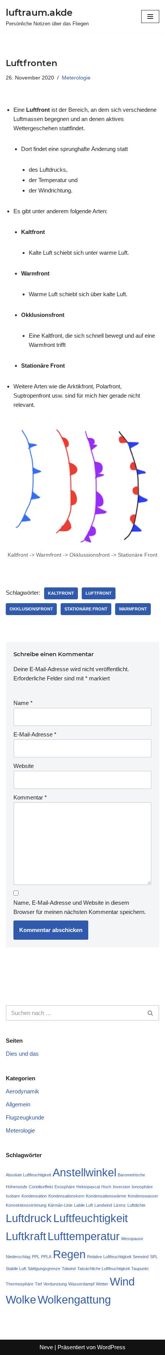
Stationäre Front (85, 609)
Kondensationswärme (106, 1196)
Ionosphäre (142, 1186)
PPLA (46, 1256)
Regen (69, 1254)
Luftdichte (136, 1205)
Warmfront (133, 609)
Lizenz (120, 1205)
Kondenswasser (143, 1196)
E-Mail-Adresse (34, 734)
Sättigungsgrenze (44, 1268)
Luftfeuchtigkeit (90, 1218)
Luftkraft (26, 1236)
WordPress (111, 1347)
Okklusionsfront (31, 609)
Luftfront (99, 593)
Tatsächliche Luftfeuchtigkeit (103, 1268)
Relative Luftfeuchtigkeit (109, 1256)
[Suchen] (150, 1013)
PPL (36, 1256)
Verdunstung (55, 1284)
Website (23, 766)
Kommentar (30, 797)
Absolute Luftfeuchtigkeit (28, 1175)
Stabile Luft (16, 1268)
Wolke (21, 1299)
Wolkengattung (74, 1299)
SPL (154, 1256)
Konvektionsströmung (26, 1205)
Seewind (140, 1256)
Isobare (13, 1196)
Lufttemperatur (84, 1236)
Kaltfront (61, 593)
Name (23, 703)
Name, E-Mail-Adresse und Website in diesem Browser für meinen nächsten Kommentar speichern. (79, 907)
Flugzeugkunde (25, 1117)
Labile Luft (83, 1205)
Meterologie (76, 78)
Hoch (106, 1186)
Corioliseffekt (41, 1186)
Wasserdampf (81, 1284)
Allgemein (18, 1104)
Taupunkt (139, 1268)
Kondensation (34, 1196)
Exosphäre (64, 1186)
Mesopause (132, 1238)
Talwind (69, 1268)
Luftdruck (29, 1218)
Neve (46, 1347)
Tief (38, 1284)
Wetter (102, 1284)
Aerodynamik (22, 1091)
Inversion (121, 1186)
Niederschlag (18, 1256)
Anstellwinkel (84, 1172)
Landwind (103, 1205)
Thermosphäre (19, 1284)
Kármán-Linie (60, 1205)
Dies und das (22, 1053)
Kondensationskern (66, 1196)
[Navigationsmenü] (150, 16)
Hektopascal (88, 1186)
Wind (122, 1281)
